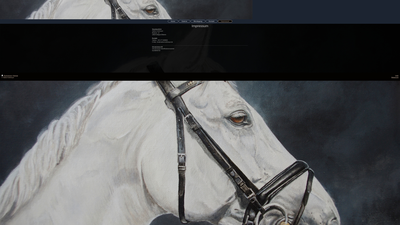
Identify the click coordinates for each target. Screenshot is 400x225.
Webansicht (394, 77)
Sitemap (15, 75)
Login (396, 75)
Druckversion (7, 75)
